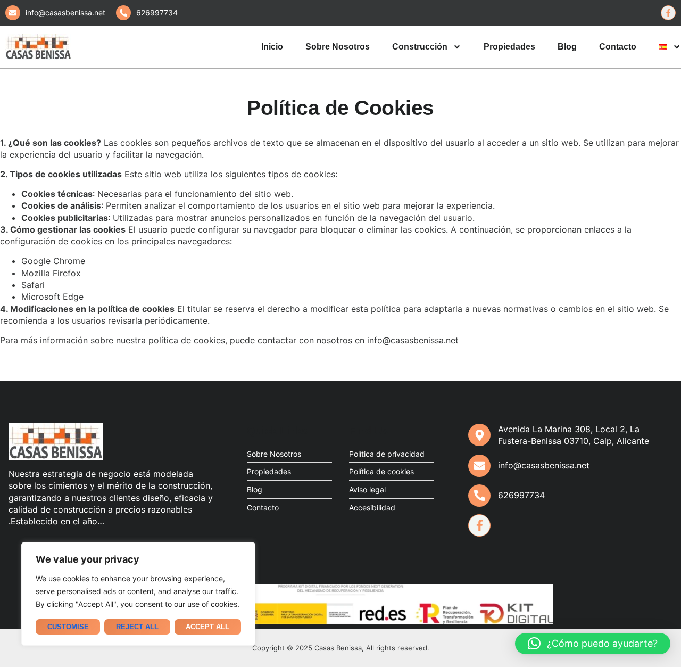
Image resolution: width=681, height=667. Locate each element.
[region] (138, 594)
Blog (567, 46)
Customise (68, 627)
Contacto (617, 46)
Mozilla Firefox (51, 273)
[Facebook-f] (479, 525)
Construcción (419, 46)
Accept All (207, 627)
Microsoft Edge (52, 296)
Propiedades (509, 46)
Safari (33, 284)
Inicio (272, 46)
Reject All (137, 627)
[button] (592, 643)
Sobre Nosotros (337, 46)
